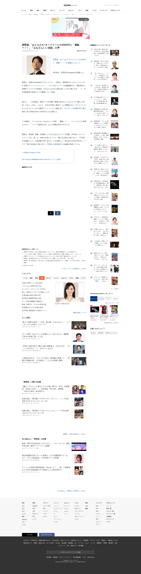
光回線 (35, 543)
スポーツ (52, 10)
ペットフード (61, 545)
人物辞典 (108, 516)
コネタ (66, 508)
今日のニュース (115, 10)
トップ (25, 278)
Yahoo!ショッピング (111, 333)
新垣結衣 (58, 144)
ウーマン (81, 543)
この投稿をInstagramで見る (31, 152)
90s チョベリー (79, 516)
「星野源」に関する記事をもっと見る (73, 434)
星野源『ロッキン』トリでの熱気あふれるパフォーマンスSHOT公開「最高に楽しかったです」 (51, 256)
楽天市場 (100, 333)
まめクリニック (65, 540)
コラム (80, 10)
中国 (23, 522)
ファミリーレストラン (37, 86)
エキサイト (117, 5)
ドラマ (54, 138)
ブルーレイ (94, 298)
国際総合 (24, 519)
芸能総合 (35, 506)
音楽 (34, 511)
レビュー (56, 506)
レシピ (87, 543)
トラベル (77, 513)
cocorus (57, 543)
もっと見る (114, 289)
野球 (44, 508)
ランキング (103, 10)
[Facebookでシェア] (57, 213)
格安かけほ (42, 543)
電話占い (104, 540)
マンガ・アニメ (58, 508)
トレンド (62, 10)
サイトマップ (110, 519)
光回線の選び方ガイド (45, 540)
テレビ (115, 298)
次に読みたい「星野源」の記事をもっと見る (71, 491)
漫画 (87, 10)
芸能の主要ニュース (79, 312)
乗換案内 (99, 543)
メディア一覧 (110, 511)
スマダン (77, 506)
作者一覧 (108, 508)
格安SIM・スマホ (113, 540)
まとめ (24, 513)
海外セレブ (36, 513)
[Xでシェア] (50, 213)
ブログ (98, 540)
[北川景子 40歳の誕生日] (70, 292)
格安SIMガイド (28, 543)
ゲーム (55, 511)
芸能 (44, 10)
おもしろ (71, 10)
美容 (116, 543)
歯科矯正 (110, 543)
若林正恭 (77, 108)
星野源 (63, 72)
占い (76, 543)
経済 (23, 508)
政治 (23, 511)
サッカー (45, 511)
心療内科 (85, 540)
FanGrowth (55, 540)
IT (54, 513)
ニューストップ (108, 5)
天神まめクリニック (76, 540)
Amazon (93, 333)
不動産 (105, 543)
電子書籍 (80, 545)
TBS (81, 138)
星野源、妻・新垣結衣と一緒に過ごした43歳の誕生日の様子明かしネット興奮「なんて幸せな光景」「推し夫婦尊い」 (55, 261)
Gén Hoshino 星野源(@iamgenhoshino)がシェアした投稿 (41, 159)
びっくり (66, 506)
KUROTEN (34, 540)
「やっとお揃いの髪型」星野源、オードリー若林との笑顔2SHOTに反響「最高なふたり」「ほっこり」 (53, 254)
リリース (108, 506)
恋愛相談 (70, 543)
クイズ (94, 10)
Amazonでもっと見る (111, 322)
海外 (38, 10)
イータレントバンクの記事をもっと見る (73, 268)
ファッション (57, 519)
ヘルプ (108, 521)
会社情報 (48, 557)
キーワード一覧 (110, 513)
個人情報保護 (76, 557)
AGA (68, 545)
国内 (31, 10)
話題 (86, 508)
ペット (66, 513)
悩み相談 (64, 543)
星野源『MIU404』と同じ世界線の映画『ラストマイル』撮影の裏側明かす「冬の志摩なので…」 (51, 252)
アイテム (92, 540)
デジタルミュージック (101, 298)
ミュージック (108, 298)
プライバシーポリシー (65, 557)
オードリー (59, 86)
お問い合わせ (91, 557)
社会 (23, 506)
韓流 (34, 516)
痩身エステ (74, 545)
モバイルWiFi (50, 543)
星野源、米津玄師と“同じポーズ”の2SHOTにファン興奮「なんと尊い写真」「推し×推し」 (49, 258)
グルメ (55, 516)
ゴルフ (45, 513)
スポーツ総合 (47, 506)
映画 (34, 508)
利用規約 (55, 557)
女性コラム (78, 508)
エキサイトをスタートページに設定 (70, 552)
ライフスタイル (79, 511)
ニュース (23, 10)
